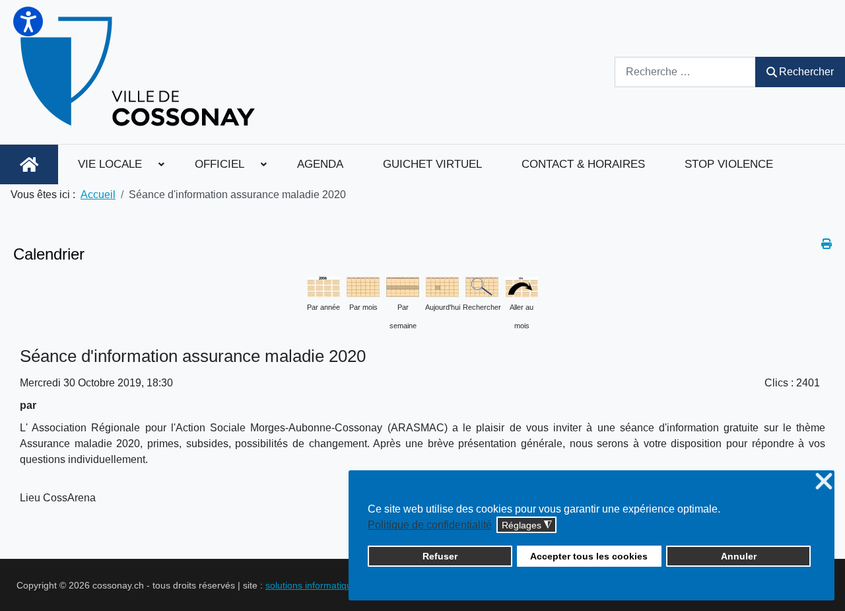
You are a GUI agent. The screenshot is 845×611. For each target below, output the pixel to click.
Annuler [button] (739, 556)
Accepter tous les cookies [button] (589, 556)
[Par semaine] (402, 285)
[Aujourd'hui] (442, 285)
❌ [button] (824, 481)
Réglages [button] (527, 525)
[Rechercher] (481, 285)
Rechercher (806, 71)
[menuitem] (29, 164)
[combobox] (685, 72)
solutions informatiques (313, 585)
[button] (28, 21)
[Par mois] (363, 285)
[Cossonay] (139, 72)
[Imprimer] (826, 244)
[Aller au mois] (521, 285)
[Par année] (323, 285)
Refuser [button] (439, 556)
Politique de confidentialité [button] (430, 524)
